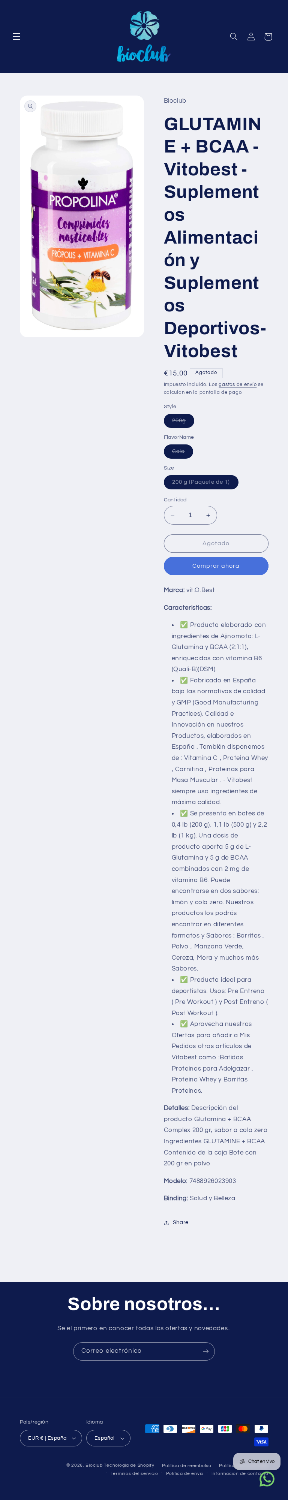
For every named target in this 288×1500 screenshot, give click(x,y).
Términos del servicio (134, 1474)
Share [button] (181, 1222)
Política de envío (185, 1474)
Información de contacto (240, 1474)
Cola (182, 453)
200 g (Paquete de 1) (205, 484)
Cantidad (175, 499)
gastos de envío (237, 384)
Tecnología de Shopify (129, 1465)
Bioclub (94, 1465)
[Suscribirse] (205, 1351)
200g (183, 422)
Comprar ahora (216, 566)
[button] (16, 36)
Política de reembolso (186, 1466)
